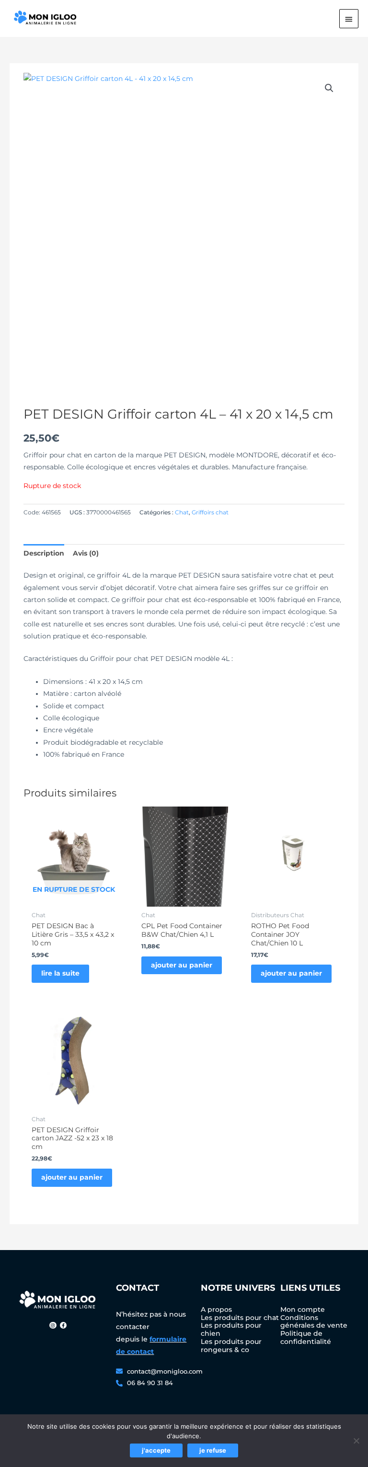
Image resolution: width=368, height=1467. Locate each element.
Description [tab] (43, 553)
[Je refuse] (356, 1440)
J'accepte (156, 1450)
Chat (182, 512)
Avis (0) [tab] (86, 553)
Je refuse (212, 1450)
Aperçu (74, 899)
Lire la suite (60, 973)
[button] (329, 88)
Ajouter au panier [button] (181, 965)
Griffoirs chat (210, 512)
